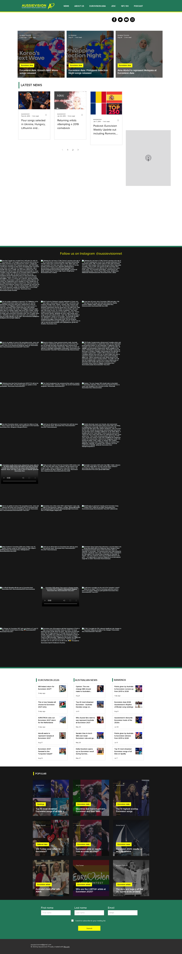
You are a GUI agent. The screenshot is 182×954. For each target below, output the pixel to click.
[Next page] (78, 150)
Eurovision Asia (27, 65)
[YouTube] (126, 19)
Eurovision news (123, 844)
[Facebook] (114, 19)
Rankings (40, 804)
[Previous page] (62, 150)
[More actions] (46, 114)
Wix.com (67, 947)
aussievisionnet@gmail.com (41, 945)
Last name (80, 907)
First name (47, 907)
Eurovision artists (43, 884)
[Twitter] (120, 19)
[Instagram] (132, 19)
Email (111, 907)
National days (42, 844)
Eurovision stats (83, 804)
